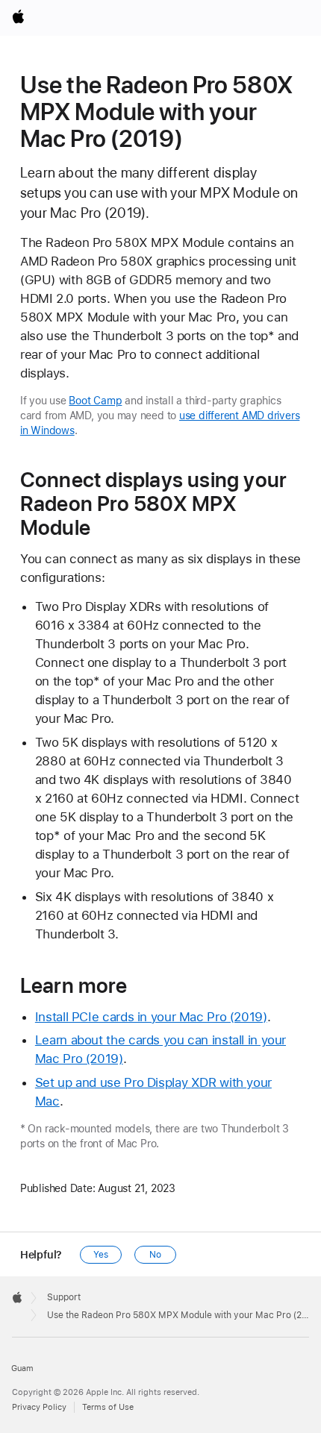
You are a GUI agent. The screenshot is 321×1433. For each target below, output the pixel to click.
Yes (100, 1254)
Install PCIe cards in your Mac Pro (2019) (151, 1016)
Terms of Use (108, 1407)
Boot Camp (95, 401)
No (155, 1254)
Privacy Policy (39, 1407)
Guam (22, 1368)
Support (64, 1297)
